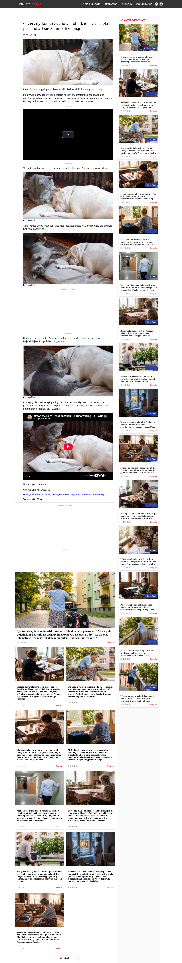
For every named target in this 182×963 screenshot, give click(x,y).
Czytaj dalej (65, 958)
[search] (161, 4)
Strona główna (90, 4)
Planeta (30, 4)
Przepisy (127, 4)
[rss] (156, 4)
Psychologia (144, 4)
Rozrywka (111, 4)
